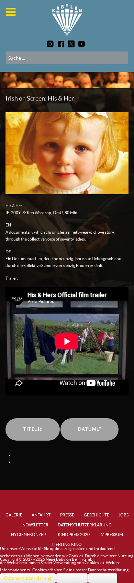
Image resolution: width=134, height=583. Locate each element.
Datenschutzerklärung (28, 578)
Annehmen (71, 578)
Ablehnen (102, 578)
